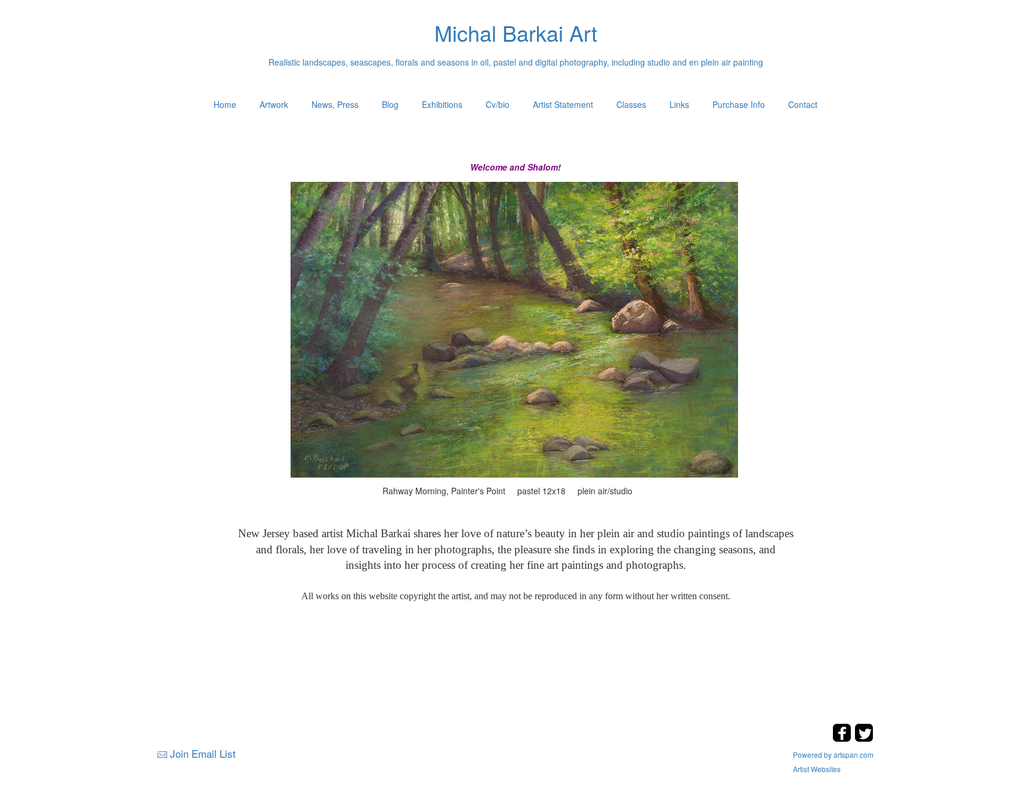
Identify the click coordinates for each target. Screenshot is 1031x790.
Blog (390, 104)
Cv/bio (498, 104)
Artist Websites (817, 769)
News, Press (335, 104)
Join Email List (203, 753)
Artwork (274, 104)
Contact (802, 104)
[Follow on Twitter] (863, 738)
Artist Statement (563, 104)
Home (225, 104)
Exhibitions (442, 104)
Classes (631, 104)
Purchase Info (738, 104)
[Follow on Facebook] (843, 738)
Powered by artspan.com (833, 754)
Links (679, 104)
